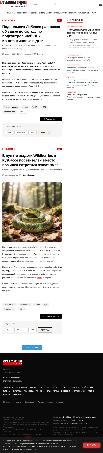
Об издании (7, 402)
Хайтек (6, 395)
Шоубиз (55, 387)
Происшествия (60, 13)
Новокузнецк (9, 304)
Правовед (29, 391)
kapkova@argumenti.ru (78, 423)
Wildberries (25, 304)
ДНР (34, 107)
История (65, 391)
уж (45, 304)
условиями (54, 446)
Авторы (41, 402)
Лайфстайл (87, 387)
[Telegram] (87, 4)
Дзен (9, 132)
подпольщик (9, 112)
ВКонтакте (21, 132)
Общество (32, 13)
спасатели (8, 309)
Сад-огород (53, 391)
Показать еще (31, 347)
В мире (42, 13)
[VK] (93, 4)
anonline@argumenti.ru (12, 381)
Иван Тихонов (29, 175)
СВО (43, 107)
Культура (72, 13)
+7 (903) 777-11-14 (75, 420)
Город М (40, 391)
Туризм (6, 391)
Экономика (22, 13)
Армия (49, 13)
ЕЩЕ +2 (21, 309)
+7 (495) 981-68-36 (11, 377)
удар (25, 107)
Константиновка (11, 107)
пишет (39, 277)
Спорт (65, 387)
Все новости (30, 402)
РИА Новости (37, 54)
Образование (83, 13)
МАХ (32, 132)
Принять (91, 445)
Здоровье (75, 387)
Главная (18, 402)
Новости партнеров (55, 402)
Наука (93, 13)
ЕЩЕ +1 (23, 112)
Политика (11, 13)
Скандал (17, 395)
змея (37, 304)
